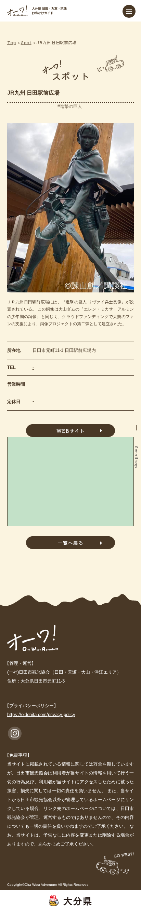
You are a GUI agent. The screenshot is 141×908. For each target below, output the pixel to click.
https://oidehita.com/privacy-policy (41, 714)
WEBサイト (70, 430)
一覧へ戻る (70, 542)
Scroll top (137, 457)
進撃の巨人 (71, 106)
